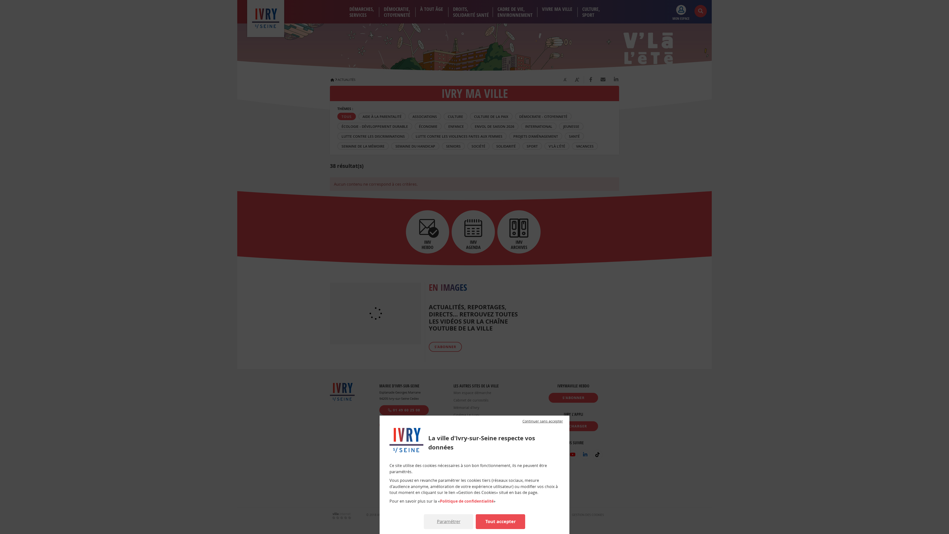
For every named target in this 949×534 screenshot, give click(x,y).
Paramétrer (448, 521)
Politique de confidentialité (467, 501)
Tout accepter (500, 521)
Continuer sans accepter (542, 421)
